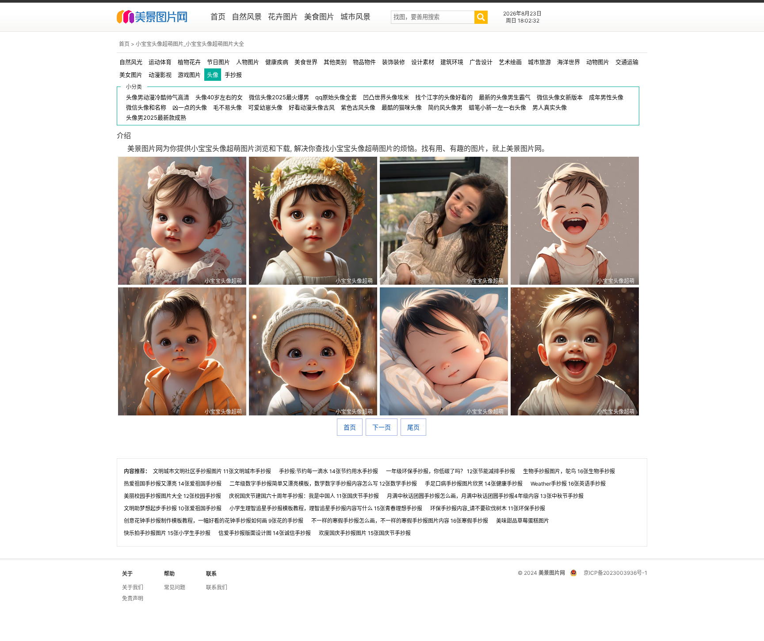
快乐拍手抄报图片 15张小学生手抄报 (167, 533)
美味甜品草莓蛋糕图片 (522, 520)
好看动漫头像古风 (312, 107)
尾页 (413, 427)
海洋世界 (568, 61)
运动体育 (160, 61)
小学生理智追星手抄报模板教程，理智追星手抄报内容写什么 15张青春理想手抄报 (325, 508)
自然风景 (247, 16)
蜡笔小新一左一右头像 (497, 107)
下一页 (381, 427)
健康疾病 (276, 61)
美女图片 (130, 74)
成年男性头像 (606, 97)
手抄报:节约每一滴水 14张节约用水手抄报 (328, 471)
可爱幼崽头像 (265, 107)
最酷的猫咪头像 (402, 107)
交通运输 (626, 61)
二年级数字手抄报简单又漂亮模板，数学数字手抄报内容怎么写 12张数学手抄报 (323, 483)
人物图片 (247, 61)
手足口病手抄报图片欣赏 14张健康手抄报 (474, 483)
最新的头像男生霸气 (505, 97)
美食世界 (305, 61)
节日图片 (218, 61)
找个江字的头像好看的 (444, 97)
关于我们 (132, 587)
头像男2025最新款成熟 (156, 117)
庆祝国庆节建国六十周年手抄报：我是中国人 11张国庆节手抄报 (304, 496)
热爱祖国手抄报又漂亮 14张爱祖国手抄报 (173, 483)
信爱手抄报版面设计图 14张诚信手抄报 (264, 533)
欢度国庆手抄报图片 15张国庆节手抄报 (365, 533)
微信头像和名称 (146, 107)
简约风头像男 (445, 107)
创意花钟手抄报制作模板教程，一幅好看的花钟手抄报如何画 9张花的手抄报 (213, 520)
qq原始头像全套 (336, 97)
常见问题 (174, 587)
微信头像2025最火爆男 (279, 97)
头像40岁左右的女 (219, 97)
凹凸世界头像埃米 (386, 97)
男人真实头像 (549, 107)
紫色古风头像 (358, 107)
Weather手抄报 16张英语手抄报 (568, 483)
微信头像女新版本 (560, 97)
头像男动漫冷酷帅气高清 (157, 97)
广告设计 (481, 61)
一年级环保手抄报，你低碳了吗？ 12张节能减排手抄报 (450, 471)
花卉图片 (283, 16)
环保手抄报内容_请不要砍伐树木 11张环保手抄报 (487, 508)
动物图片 (597, 61)
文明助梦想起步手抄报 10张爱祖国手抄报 (173, 508)
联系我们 (216, 587)
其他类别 (335, 61)
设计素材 (422, 61)
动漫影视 (160, 74)
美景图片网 (158, 17)
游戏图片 (189, 74)
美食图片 (319, 16)
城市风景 (355, 16)
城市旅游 (539, 61)
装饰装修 (393, 61)
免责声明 (132, 598)
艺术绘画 (510, 61)
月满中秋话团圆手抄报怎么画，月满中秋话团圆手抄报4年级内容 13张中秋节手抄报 (485, 496)
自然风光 (130, 61)
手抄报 (233, 74)
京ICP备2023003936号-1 (615, 572)
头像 (212, 74)
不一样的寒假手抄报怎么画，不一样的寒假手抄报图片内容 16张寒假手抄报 (399, 520)
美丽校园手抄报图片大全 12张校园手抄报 (172, 496)
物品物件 (364, 61)
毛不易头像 (227, 107)
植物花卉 (189, 61)
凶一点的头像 (189, 107)
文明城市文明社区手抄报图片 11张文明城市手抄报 (212, 471)
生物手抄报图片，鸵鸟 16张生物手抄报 (569, 471)
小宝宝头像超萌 (223, 281)
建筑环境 (451, 61)
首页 (217, 16)
